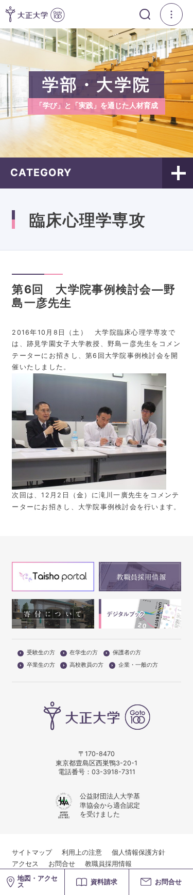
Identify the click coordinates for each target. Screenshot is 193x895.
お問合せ (61, 864)
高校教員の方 (86, 665)
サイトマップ (32, 852)
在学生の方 (83, 653)
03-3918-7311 (113, 772)
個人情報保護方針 (138, 852)
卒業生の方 (41, 665)
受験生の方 (41, 653)
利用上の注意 (82, 852)
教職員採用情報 (108, 864)
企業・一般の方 (138, 665)
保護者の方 (127, 653)
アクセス (25, 864)
